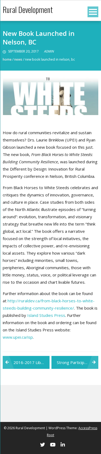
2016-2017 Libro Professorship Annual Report (31, 362)
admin (49, 51)
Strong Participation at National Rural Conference (77, 362)
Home (7, 59)
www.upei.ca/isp (18, 337)
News (18, 59)
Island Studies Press (46, 315)
